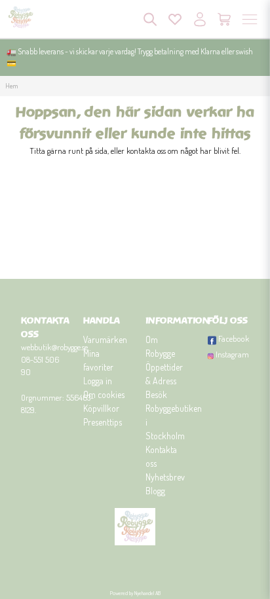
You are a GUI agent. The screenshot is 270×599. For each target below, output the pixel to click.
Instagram (232, 354)
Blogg (155, 490)
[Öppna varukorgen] (224, 19)
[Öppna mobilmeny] (249, 19)
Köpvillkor (101, 408)
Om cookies (104, 394)
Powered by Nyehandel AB (135, 593)
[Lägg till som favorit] (175, 19)
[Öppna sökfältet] (150, 19)
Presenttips (102, 421)
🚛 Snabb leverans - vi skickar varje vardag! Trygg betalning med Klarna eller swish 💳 (130, 57)
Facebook (233, 338)
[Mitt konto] (199, 19)
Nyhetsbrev (165, 476)
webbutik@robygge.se (54, 347)
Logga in (97, 380)
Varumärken (105, 339)
